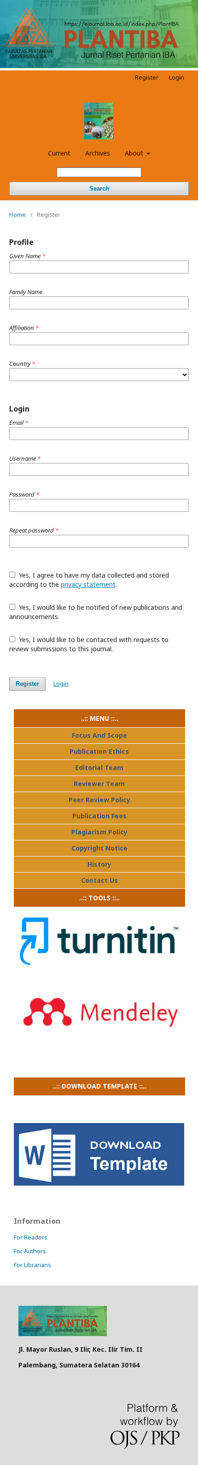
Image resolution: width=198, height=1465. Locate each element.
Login (176, 77)
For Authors (30, 1251)
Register (146, 77)
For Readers (30, 1237)
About (135, 153)
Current (59, 153)
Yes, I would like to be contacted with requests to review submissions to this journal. (89, 644)
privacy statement (88, 584)
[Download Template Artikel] (99, 1183)
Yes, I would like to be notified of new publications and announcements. (95, 612)
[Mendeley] (99, 1044)
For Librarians (32, 1265)
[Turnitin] (99, 972)
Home (17, 214)
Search (99, 188)
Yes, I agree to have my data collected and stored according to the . (89, 580)
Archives (97, 153)
